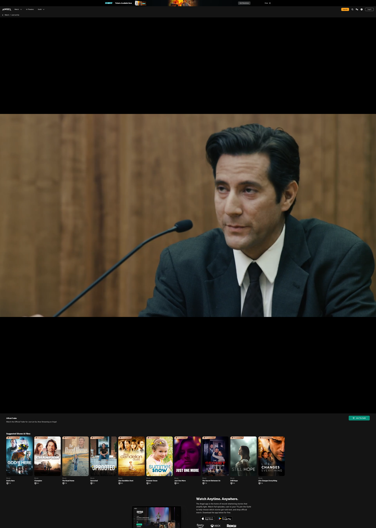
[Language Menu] (357, 9)
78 (66, 483)
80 (178, 483)
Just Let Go (15, 15)
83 (122, 483)
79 (10, 483)
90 (234, 483)
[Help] (361, 9)
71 (93, 483)
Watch (7, 15)
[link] (30, 9)
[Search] (352, 9)
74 (262, 483)
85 (38, 483)
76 (206, 483)
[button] (21, 9)
